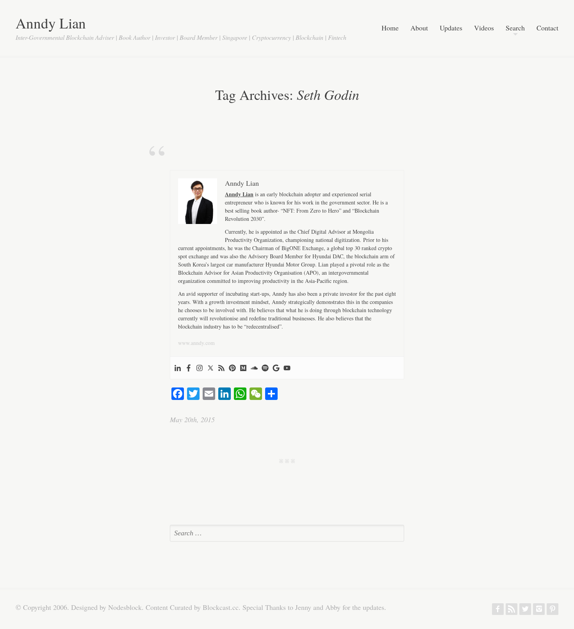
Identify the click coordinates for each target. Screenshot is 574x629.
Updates (451, 28)
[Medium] (243, 367)
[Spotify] (265, 367)
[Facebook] (188, 367)
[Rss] (221, 367)
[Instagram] (199, 367)
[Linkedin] (177, 367)
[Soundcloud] (254, 367)
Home (390, 28)
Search (515, 28)
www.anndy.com (196, 342)
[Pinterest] (232, 367)
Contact (547, 28)
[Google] (276, 367)
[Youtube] (287, 367)
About (419, 28)
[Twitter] (210, 367)
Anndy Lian (51, 22)
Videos (484, 28)
